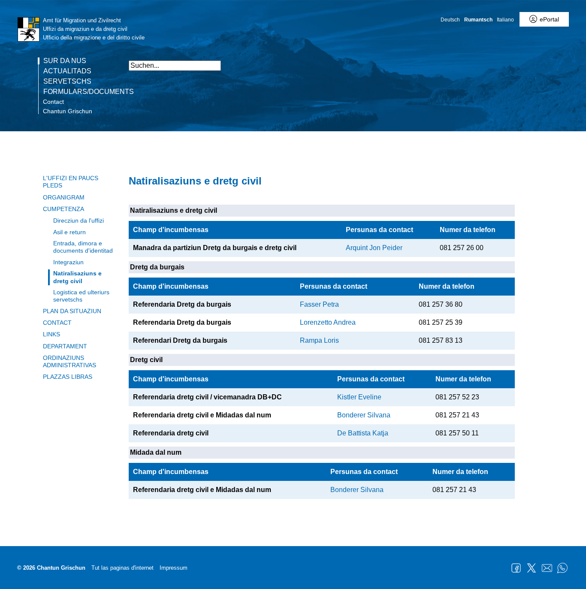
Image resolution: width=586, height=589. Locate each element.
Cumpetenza (63, 208)
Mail (547, 568)
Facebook (516, 568)
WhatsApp (562, 568)
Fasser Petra (319, 304)
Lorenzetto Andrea (328, 322)
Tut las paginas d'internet (122, 568)
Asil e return (69, 232)
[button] (506, 61)
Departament (65, 346)
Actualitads (67, 71)
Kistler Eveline (359, 397)
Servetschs (67, 81)
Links (51, 334)
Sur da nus (64, 60)
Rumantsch (478, 20)
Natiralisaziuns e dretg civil (77, 277)
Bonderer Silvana (363, 415)
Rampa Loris (319, 340)
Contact (53, 102)
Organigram (64, 197)
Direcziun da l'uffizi (78, 220)
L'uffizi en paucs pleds (70, 182)
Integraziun (68, 262)
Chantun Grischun (67, 111)
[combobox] (175, 65)
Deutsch (450, 20)
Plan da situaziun (72, 311)
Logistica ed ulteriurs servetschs (81, 296)
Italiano (505, 20)
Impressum (173, 568)
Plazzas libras (67, 376)
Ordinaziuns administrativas (69, 361)
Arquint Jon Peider (374, 247)
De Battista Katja (362, 433)
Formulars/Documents (88, 91)
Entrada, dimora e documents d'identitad (83, 247)
